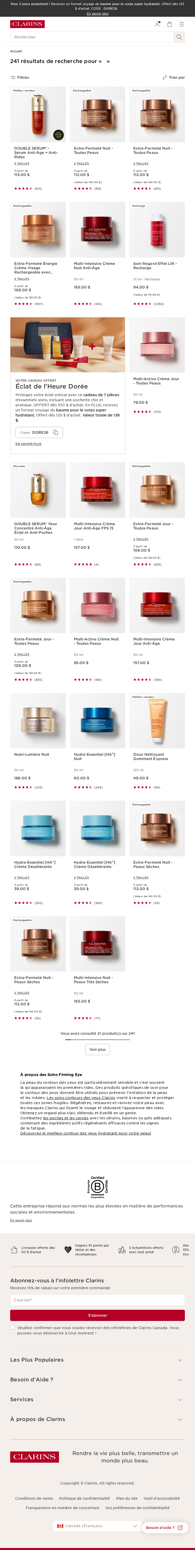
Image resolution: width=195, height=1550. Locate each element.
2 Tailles (81, 163)
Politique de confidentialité (84, 1503)
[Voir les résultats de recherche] (179, 37)
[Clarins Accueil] (27, 24)
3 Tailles (21, 163)
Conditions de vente (34, 1503)
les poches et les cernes (66, 1118)
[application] (39, 432)
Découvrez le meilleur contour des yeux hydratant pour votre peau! (85, 1133)
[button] (165, 1527)
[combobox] (97, 1530)
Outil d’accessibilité (162, 1503)
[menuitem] (157, 24)
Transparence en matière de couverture (62, 1512)
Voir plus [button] (97, 1049)
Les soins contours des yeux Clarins (81, 1098)
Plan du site (127, 1503)
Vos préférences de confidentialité (137, 1512)
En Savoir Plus (28, 444)
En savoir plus (21, 1220)
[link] (67, 385)
